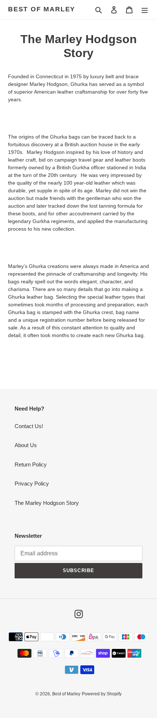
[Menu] (144, 10)
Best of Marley (41, 9)
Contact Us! (29, 426)
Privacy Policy (32, 483)
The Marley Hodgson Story (47, 503)
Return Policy (31, 464)
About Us (26, 445)
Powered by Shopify (102, 693)
